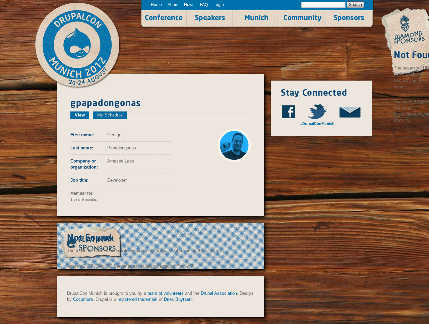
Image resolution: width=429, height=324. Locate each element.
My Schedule (110, 115)
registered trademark (138, 299)
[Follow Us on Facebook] (290, 111)
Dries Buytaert (178, 299)
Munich (256, 17)
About (173, 4)
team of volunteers (165, 293)
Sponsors (348, 17)
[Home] (85, 46)
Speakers (210, 17)
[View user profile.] (234, 144)
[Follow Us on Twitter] (320, 111)
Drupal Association (219, 293)
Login (218, 4)
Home (156, 4)
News (189, 4)
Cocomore (83, 299)
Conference (164, 17)
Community (302, 17)
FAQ (204, 4)
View (82, 115)
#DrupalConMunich (316, 124)
